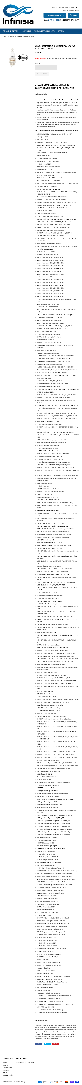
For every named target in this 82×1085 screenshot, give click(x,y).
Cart (75, 15)
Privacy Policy (7, 1068)
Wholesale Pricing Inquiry (44, 31)
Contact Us (26, 31)
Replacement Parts (10, 31)
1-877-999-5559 (54, 20)
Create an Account (74, 10)
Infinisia (9, 1082)
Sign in (64, 10)
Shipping (5, 1065)
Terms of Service (8, 1075)
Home (4, 36)
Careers (61, 31)
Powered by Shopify (19, 1082)
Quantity (37, 63)
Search (5, 1062)
